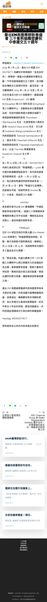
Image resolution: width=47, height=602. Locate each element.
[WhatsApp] (21, 58)
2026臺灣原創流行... (16, 438)
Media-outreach (11, 47)
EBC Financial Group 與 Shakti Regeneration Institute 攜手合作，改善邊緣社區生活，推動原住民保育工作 (34, 422)
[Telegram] (16, 58)
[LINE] (11, 58)
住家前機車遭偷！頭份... (18, 514)
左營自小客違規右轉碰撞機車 (11, 416)
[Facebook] (5, 58)
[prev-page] (3, 533)
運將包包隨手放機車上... (18, 488)
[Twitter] (26, 58)
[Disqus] (23, 367)
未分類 (8, 17)
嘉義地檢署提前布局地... (18, 465)
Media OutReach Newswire (28, 63)
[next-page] (7, 533)
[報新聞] (6, 4)
